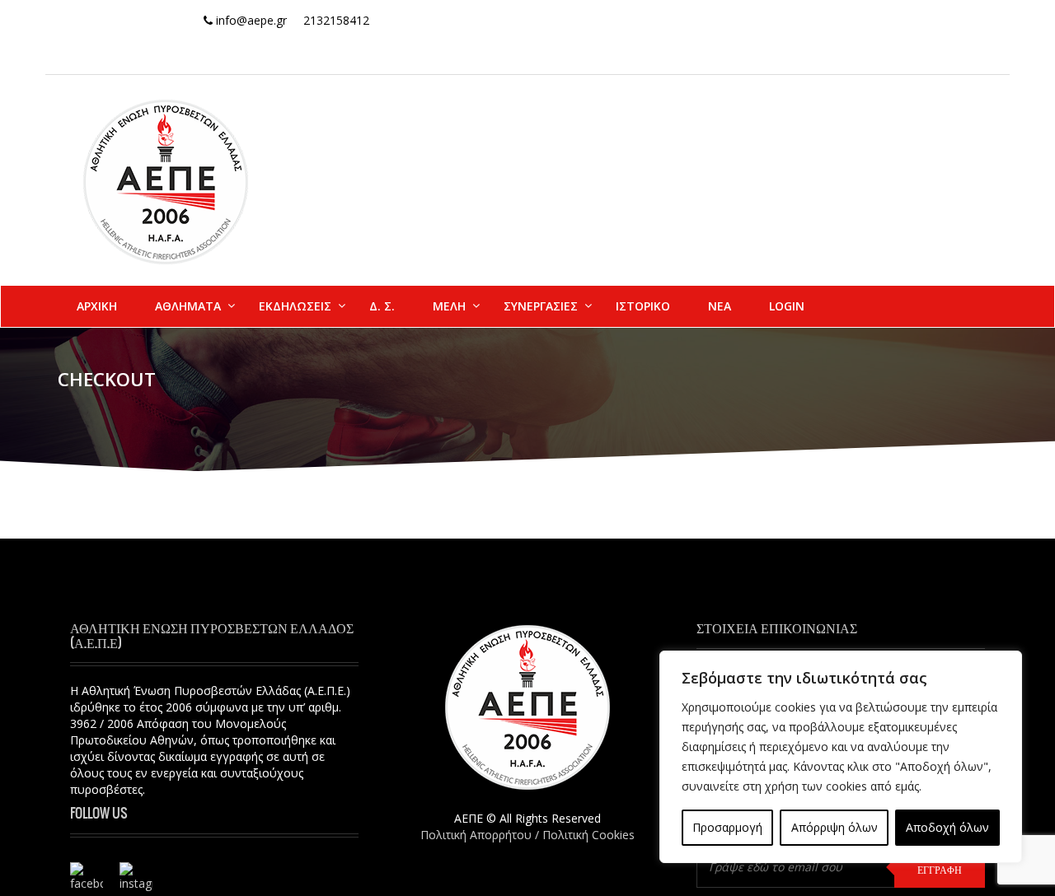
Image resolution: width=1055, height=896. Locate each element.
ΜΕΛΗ (449, 306)
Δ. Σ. (382, 306)
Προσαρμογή (727, 827)
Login (786, 306)
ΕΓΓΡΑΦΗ (939, 869)
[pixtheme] (165, 181)
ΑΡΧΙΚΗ (97, 306)
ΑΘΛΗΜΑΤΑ (188, 306)
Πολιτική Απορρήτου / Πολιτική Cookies (527, 834)
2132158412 (336, 20)
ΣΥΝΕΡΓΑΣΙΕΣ (541, 306)
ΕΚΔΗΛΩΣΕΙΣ (295, 306)
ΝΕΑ (719, 306)
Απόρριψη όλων (834, 827)
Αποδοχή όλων (947, 827)
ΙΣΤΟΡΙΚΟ (643, 306)
